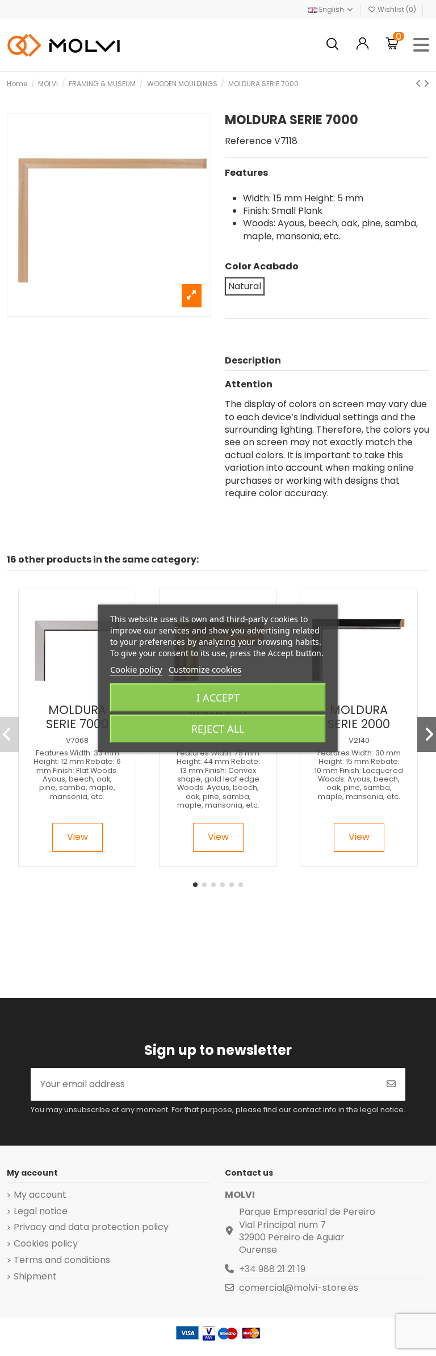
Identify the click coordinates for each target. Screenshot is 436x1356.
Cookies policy (46, 1243)
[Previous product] (420, 83)
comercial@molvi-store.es (298, 1287)
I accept (218, 697)
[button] (195, 884)
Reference (248, 141)
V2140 (359, 740)
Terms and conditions (62, 1260)
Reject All (217, 729)
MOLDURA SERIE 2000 (359, 717)
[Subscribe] (391, 1084)
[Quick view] (87, 693)
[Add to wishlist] (67, 693)
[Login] (362, 45)
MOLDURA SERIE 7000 (77, 717)
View (77, 836)
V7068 (77, 740)
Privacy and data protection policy (91, 1227)
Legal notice (41, 1211)
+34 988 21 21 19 (272, 1268)
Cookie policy (136, 669)
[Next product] (426, 83)
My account (40, 1195)
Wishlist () (397, 9)
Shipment (35, 1276)
